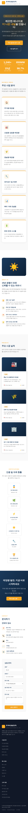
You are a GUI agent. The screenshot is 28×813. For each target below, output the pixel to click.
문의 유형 (7, 680)
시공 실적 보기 (14, 48)
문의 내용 (7, 694)
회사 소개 (4, 764)
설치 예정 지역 (8, 687)
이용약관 (4, 809)
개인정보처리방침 (6, 797)
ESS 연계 (4, 752)
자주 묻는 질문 (5, 788)
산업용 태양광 (5, 746)
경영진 (3, 767)
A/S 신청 (4, 785)
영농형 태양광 (5, 749)
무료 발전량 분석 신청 (14, 42)
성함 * (6, 667)
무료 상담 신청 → (14, 598)
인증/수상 (4, 770)
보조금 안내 (4, 794)
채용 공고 (4, 773)
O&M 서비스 (5, 754)
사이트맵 (18, 809)
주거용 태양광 (5, 743)
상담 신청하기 (14, 707)
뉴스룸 (3, 776)
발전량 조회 (4, 791)
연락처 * (6, 673)
